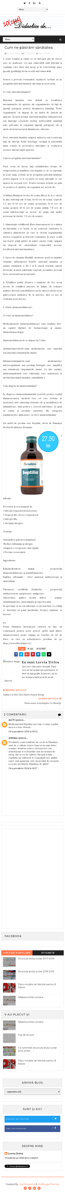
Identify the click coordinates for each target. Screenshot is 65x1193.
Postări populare (17, 952)
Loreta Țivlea (15, 1153)
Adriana (13, 737)
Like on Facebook (16, 1129)
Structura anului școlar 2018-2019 (36, 971)
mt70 (12, 719)
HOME (47, 53)
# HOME (41, 648)
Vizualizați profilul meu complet (21, 1157)
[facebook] (29, 3)
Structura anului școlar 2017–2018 (36, 958)
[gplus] (34, 3)
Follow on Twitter (17, 1119)
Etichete (48, 952)
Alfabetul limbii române (30, 997)
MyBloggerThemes (48, 1184)
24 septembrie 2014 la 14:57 (23, 768)
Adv (40, 53)
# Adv (30, 648)
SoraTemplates (27, 1184)
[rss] (39, 3)
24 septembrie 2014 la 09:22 (23, 731)
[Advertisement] (26, 878)
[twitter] (25, 3)
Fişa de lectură (26, 1034)
